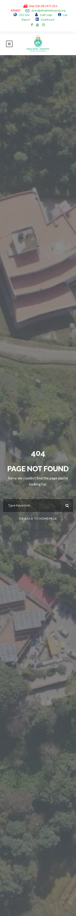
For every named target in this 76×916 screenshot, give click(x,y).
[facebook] (32, 24)
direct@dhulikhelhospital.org (48, 10)
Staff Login (46, 15)
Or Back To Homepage (38, 518)
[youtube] (37, 24)
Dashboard (47, 19)
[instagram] (43, 24)
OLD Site (24, 15)
